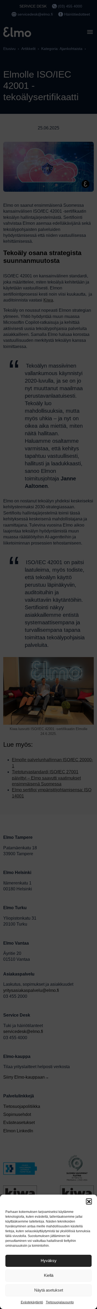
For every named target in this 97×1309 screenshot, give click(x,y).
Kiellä (48, 1275)
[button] (89, 1201)
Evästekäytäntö (32, 1302)
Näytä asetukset (48, 1290)
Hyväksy (49, 1260)
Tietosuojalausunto (60, 1302)
